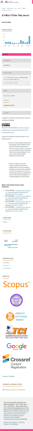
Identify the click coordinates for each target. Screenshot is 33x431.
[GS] (16, 350)
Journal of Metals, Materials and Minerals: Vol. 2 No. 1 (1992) (17, 204)
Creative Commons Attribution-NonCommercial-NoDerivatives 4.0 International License (15, 130)
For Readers (6, 263)
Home (4, 8)
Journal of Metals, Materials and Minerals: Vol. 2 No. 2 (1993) (17, 199)
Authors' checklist (9, 376)
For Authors (6, 265)
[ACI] (16, 322)
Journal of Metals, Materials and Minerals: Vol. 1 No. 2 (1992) (17, 193)
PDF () (6, 54)
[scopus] (16, 289)
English (5, 222)
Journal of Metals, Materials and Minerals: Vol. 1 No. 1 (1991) (17, 210)
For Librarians (7, 268)
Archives (10, 8)
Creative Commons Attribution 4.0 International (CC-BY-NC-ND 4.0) (16, 412)
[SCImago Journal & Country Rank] (14, 390)
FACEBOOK (14, 424)
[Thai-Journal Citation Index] (16, 340)
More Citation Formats (11, 83)
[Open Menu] (2, 2)
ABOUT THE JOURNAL (10, 422)
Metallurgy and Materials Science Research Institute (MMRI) (14, 416)
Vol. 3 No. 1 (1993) (19, 8)
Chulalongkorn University (11, 419)
